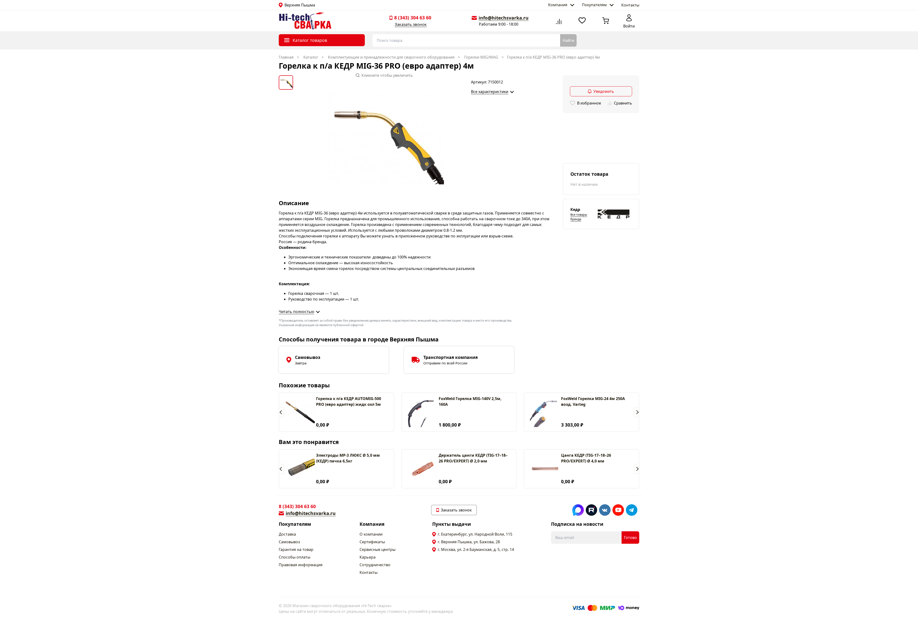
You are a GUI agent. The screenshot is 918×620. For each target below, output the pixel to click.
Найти (568, 40)
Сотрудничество (375, 564)
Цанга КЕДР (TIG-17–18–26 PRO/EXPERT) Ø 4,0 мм (586, 458)
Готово (630, 537)
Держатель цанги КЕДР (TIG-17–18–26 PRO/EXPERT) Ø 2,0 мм (473, 458)
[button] (281, 412)
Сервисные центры (377, 549)
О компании (371, 534)
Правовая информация (300, 564)
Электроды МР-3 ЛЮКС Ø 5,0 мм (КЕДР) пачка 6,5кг (348, 458)
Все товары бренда (578, 216)
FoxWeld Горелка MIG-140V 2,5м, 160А (470, 401)
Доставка (287, 534)
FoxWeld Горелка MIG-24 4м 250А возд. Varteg (593, 401)
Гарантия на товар (296, 549)
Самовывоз (289, 541)
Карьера (368, 557)
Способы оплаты (294, 557)
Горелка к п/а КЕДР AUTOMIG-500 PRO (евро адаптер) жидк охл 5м (348, 401)
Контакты (630, 5)
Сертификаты (372, 541)
